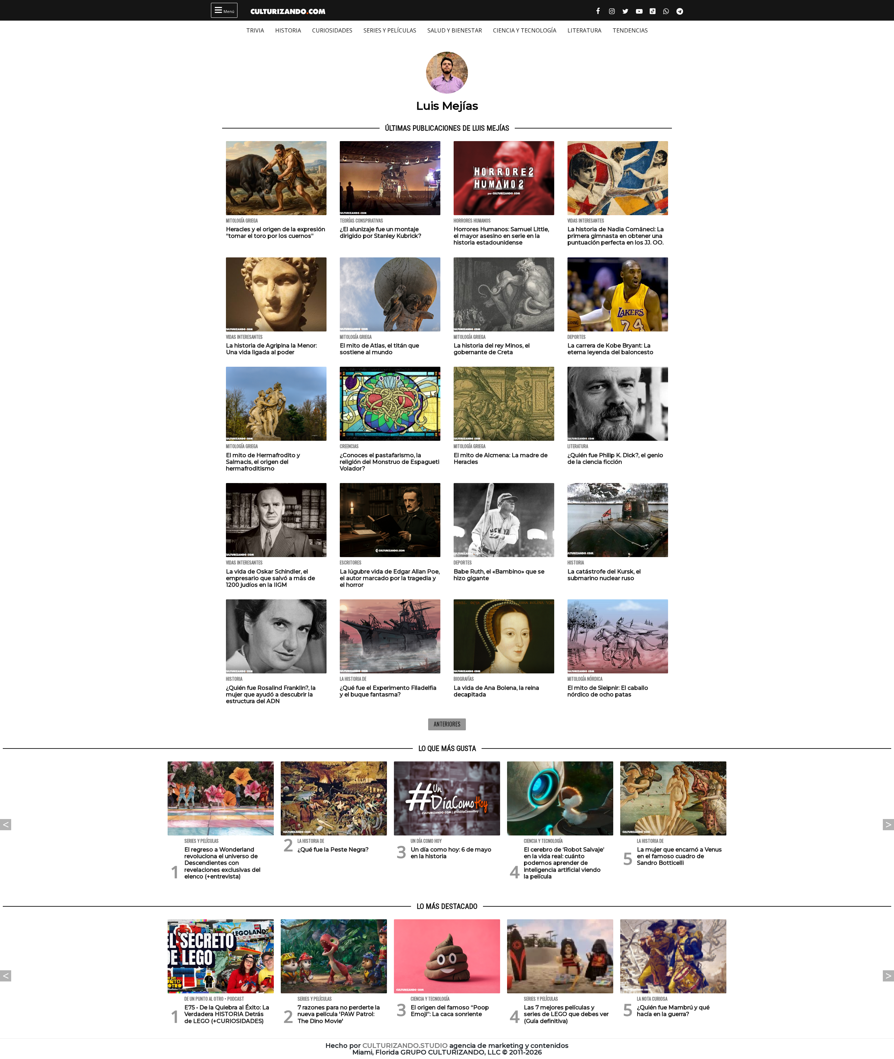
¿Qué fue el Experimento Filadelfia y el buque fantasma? (388, 691)
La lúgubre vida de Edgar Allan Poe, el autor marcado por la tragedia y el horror (390, 578)
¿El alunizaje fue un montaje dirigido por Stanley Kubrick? (381, 232)
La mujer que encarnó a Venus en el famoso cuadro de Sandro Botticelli (679, 856)
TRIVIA (255, 30)
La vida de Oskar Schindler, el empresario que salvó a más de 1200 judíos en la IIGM (270, 578)
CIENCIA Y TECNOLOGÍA (524, 30)
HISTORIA (288, 30)
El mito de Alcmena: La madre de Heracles (501, 458)
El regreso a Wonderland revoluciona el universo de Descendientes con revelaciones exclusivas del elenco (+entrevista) (222, 863)
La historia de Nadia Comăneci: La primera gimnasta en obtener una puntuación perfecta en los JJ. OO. (615, 236)
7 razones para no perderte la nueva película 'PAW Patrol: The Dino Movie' (339, 1014)
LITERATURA (584, 30)
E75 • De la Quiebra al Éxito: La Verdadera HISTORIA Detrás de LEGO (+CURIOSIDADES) (226, 1014)
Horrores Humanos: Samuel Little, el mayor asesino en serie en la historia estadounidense (501, 236)
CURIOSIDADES (332, 30)
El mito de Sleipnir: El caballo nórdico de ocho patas (607, 691)
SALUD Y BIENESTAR (454, 30)
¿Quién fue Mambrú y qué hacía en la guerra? (673, 1010)
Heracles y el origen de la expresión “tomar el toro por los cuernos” (275, 232)
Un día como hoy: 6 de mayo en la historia (451, 853)
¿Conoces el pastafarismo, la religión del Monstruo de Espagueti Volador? (389, 462)
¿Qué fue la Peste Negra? (333, 849)
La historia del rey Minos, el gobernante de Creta (492, 349)
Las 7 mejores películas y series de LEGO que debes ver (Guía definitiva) (566, 1014)
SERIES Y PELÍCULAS (390, 30)
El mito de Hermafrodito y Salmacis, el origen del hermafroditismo (263, 462)
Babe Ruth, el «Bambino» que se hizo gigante (499, 575)
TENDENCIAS (630, 30)
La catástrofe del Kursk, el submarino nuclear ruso (604, 575)
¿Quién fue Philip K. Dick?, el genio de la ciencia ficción (615, 458)
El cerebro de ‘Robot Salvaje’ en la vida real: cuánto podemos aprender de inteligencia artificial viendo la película (564, 863)
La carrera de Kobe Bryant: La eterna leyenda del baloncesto (610, 349)
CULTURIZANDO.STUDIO (405, 1046)
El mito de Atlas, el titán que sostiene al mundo (379, 349)
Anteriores (447, 724)
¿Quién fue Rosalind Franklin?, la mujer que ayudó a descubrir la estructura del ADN (271, 694)
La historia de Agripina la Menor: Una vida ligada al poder (271, 349)
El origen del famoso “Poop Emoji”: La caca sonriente (450, 1010)
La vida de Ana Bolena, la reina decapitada (496, 691)
